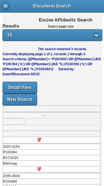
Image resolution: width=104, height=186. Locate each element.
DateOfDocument (18, 127)
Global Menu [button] (5, 6)
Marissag (10, 163)
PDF (40, 109)
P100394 (10, 152)
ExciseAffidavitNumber (22, 115)
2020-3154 (11, 147)
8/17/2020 (10, 158)
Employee (12, 134)
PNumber (11, 121)
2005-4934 (11, 176)
